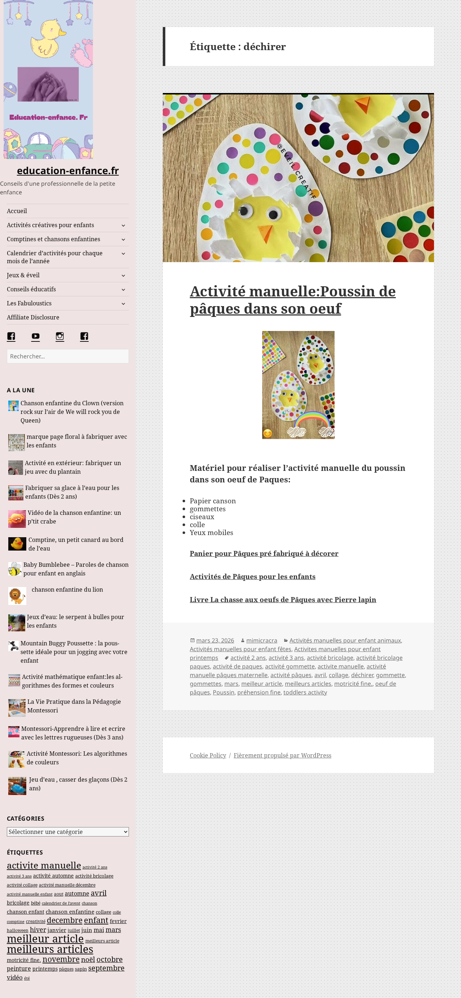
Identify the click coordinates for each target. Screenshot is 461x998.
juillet (74, 930)
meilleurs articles (50, 949)
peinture (19, 968)
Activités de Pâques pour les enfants (252, 576)
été (27, 978)
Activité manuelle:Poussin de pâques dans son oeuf (293, 299)
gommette (390, 675)
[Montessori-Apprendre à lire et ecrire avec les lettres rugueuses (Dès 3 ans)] (13, 733)
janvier (57, 929)
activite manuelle (44, 865)
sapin (81, 969)
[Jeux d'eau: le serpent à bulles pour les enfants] (17, 623)
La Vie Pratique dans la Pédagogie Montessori (74, 706)
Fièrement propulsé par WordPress (282, 755)
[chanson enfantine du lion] (19, 596)
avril (99, 893)
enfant (96, 920)
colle (117, 912)
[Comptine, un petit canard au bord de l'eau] (17, 545)
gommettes (205, 684)
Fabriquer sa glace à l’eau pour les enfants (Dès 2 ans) (72, 492)
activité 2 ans (94, 867)
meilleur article (45, 938)
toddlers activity (305, 692)
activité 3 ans (19, 876)
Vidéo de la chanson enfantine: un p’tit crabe (74, 517)
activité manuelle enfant (30, 894)
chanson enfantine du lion (67, 589)
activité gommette (290, 666)
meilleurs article (102, 941)
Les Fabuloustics (29, 303)
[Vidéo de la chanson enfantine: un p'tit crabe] (17, 519)
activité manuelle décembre (67, 885)
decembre (64, 920)
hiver (38, 929)
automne (77, 893)
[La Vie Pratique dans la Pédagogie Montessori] (17, 707)
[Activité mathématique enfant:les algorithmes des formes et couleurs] (14, 682)
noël (88, 959)
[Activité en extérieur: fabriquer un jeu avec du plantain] (15, 468)
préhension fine (259, 692)
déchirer (362, 675)
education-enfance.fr (68, 170)
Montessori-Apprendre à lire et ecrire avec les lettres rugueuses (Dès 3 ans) (73, 733)
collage (103, 912)
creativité (35, 921)
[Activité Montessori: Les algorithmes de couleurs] (16, 759)
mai (99, 930)
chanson (89, 903)
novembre (61, 959)
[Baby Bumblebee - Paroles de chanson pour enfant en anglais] (15, 569)
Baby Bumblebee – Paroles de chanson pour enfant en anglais (76, 569)
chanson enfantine (70, 911)
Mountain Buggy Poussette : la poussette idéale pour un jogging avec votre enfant (74, 651)
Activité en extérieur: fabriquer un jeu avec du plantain (73, 467)
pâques (66, 969)
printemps (45, 969)
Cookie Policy (208, 755)
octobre (110, 959)
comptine (15, 921)
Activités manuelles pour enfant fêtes (240, 649)
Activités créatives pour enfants (50, 225)
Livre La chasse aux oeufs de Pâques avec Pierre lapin (283, 599)
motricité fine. (24, 960)
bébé (35, 903)
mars (113, 929)
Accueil (17, 211)
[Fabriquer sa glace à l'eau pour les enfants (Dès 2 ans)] (15, 493)
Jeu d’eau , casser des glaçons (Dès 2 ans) (78, 784)
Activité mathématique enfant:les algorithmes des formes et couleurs (72, 681)
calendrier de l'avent (61, 903)
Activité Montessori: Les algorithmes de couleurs (77, 758)
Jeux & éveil (23, 275)
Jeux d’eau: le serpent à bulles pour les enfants (75, 621)
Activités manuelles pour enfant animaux (345, 640)
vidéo (15, 977)
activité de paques (237, 666)
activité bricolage (94, 876)
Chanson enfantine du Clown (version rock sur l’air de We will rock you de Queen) (72, 411)
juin (86, 929)
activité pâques (291, 675)
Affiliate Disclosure (33, 317)
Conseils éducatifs (31, 289)
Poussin (223, 692)
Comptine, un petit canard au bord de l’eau (76, 544)
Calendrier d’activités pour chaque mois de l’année (55, 257)
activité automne (53, 875)
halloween (17, 930)
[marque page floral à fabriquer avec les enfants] (16, 442)
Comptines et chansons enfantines (53, 239)
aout (58, 894)
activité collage (22, 885)
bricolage (18, 902)
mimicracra (261, 640)
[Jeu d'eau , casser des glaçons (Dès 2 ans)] (18, 786)
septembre (106, 968)
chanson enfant (25, 911)
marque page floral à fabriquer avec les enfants (77, 441)
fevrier (118, 921)
